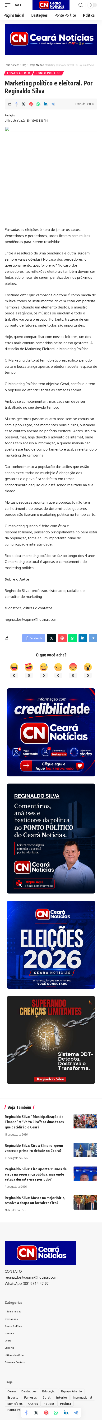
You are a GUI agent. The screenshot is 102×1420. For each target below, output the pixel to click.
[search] (80, 5)
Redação (10, 115)
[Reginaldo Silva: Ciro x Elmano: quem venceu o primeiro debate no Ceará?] (85, 1150)
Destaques (29, 1391)
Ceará (11, 1391)
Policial (49, 1403)
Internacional (82, 1397)
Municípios (15, 1403)
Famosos (30, 1397)
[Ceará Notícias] (51, 5)
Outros (33, 1403)
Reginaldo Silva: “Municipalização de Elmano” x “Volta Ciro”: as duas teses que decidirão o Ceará (34, 1121)
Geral (46, 1397)
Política (65, 1403)
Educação (49, 1391)
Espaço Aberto (18, 73)
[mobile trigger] (9, 5)
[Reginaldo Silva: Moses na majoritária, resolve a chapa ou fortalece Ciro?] (85, 1202)
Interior (61, 1397)
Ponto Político (48, 73)
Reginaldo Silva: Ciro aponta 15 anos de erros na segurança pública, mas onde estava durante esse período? (36, 1174)
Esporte (13, 1397)
